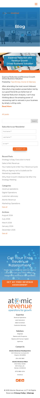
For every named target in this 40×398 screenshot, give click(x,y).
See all (4, 207)
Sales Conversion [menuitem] (20, 322)
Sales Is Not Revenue (10, 163)
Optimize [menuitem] (20, 341)
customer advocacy (10, 196)
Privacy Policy (20, 393)
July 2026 (6, 219)
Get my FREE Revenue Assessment (20, 283)
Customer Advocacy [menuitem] (20, 325)
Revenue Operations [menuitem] (20, 317)
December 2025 (8, 230)
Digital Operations (9, 193)
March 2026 (7, 223)
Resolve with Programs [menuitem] (20, 336)
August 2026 (7, 215)
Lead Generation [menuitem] (20, 320)
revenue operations (10, 189)
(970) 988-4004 (20, 371)
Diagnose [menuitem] (20, 333)
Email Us (20, 374)
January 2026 (7, 226)
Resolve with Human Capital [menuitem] (19, 339)
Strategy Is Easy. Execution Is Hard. (16, 160)
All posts (5, 114)
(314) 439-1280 (20, 358)
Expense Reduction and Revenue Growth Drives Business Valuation (18, 78)
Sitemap (30, 393)
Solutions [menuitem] (20, 331)
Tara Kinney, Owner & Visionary (23, 82)
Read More (7, 106)
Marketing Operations (11, 203)
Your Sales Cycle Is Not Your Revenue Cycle (20, 167)
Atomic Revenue (9, 200)
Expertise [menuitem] (20, 315)
